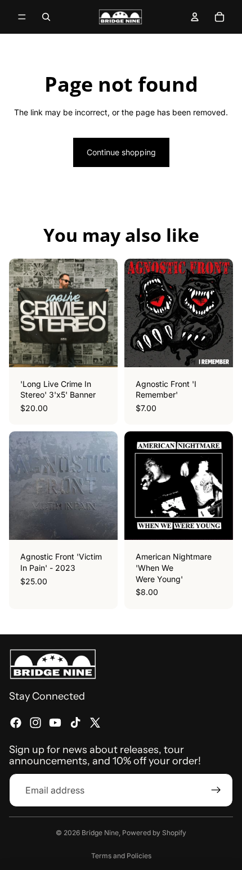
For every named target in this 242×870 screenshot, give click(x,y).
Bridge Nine (100, 832)
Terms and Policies (121, 855)
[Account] (194, 16)
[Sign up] (216, 789)
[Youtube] (55, 722)
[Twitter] (95, 722)
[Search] (46, 16)
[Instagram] (35, 722)
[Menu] (22, 17)
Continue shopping (121, 152)
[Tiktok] (75, 722)
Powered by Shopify (154, 832)
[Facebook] (16, 722)
